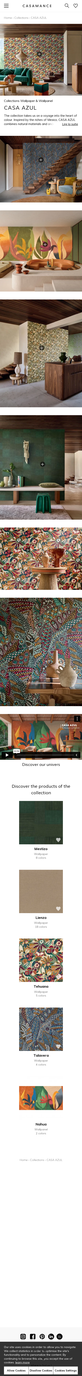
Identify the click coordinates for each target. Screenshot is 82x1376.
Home (8, 18)
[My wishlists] (75, 6)
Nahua (41, 1124)
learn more (22, 1362)
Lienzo (41, 917)
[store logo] (37, 6)
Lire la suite (70, 124)
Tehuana (41, 986)
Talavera (41, 1055)
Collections (21, 18)
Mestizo (41, 848)
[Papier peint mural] (59, 1337)
